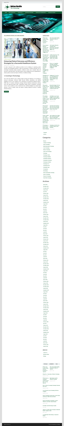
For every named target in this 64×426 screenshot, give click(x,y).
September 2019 (46, 290)
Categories (45, 132)
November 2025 (46, 188)
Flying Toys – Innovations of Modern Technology (51, 374)
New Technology (12, 12)
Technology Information (41, 12)
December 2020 (45, 263)
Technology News (51, 12)
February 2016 (45, 344)
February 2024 (45, 214)
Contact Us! (45, 352)
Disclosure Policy (46, 354)
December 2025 (45, 186)
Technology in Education (47, 160)
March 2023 (45, 233)
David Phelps (12, 65)
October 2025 (45, 189)
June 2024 (45, 207)
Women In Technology (47, 176)
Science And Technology (47, 151)
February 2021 (45, 260)
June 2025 (45, 191)
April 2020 (45, 277)
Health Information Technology (48, 146)
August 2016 (45, 334)
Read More (6, 91)
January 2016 (45, 346)
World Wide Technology (47, 177)
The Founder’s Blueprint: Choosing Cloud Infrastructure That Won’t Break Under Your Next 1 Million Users (54, 47)
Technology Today (46, 167)
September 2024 (46, 202)
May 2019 (45, 297)
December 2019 (45, 284)
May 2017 (45, 323)
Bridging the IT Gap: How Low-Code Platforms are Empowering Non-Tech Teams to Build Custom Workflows (54, 77)
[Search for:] (51, 7)
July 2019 (44, 293)
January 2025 (45, 195)
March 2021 (45, 258)
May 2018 (45, 318)
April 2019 (45, 298)
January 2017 (45, 325)
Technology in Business (47, 158)
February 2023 (45, 235)
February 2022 (45, 239)
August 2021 (45, 249)
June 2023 (45, 228)
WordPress (54, 424)
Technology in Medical (7, 59)
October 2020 (45, 267)
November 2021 (46, 244)
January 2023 (45, 237)
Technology (20, 12)
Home (6, 12)
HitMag (59, 424)
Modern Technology (46, 149)
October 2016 (45, 330)
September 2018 (46, 311)
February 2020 (45, 281)
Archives (44, 134)
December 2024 (45, 196)
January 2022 (45, 240)
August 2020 (45, 270)
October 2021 (45, 246)
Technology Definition (47, 156)
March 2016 (45, 342)
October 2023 (45, 221)
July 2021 (44, 251)
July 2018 (44, 314)
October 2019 (45, 288)
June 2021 (45, 253)
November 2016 (46, 328)
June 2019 (45, 295)
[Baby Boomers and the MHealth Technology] (46, 378)
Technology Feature (29, 12)
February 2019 (45, 302)
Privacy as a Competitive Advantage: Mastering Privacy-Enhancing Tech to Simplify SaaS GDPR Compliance (54, 65)
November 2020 (46, 265)
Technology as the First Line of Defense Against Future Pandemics (54, 126)
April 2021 (45, 256)
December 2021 (45, 242)
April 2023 (45, 232)
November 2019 (46, 286)
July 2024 (44, 205)
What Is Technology (46, 174)
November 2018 (46, 307)
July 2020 (44, 272)
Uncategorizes (45, 169)
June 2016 (45, 337)
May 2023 (45, 230)
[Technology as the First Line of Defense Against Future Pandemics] (46, 125)
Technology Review (46, 165)
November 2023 (46, 219)
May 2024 (45, 209)
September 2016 (46, 332)
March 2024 (45, 212)
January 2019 (45, 304)
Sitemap (44, 356)
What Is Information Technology (48, 172)
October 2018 (45, 309)
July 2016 (44, 335)
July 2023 (44, 226)
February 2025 (45, 193)
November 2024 (46, 198)
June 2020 (45, 274)
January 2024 (45, 216)
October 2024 (45, 200)
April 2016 (45, 341)
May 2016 (45, 339)
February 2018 (45, 321)
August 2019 (45, 291)
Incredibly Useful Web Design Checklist (49, 405)
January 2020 (45, 283)
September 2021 (46, 247)
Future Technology (46, 144)
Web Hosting (45, 170)
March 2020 (45, 279)
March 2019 (45, 300)
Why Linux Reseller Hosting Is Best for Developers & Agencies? (54, 39)
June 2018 (45, 316)
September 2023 (46, 223)
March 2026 (45, 184)
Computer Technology (47, 142)
